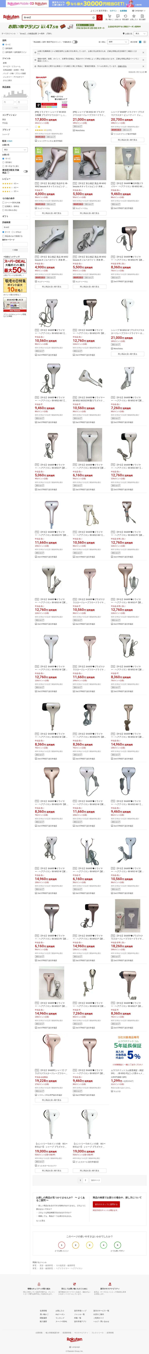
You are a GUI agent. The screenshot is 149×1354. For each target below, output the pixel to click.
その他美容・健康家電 (65, 1265)
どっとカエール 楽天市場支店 (87, 1162)
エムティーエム (44, 208)
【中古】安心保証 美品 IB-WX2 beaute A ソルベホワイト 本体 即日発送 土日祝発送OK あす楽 (51, 260)
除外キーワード (8, 240)
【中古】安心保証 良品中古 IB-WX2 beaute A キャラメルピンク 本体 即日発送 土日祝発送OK (51, 186)
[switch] (26, 171)
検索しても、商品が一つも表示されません (55, 1216)
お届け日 (5, 155)
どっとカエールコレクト (47, 1166)
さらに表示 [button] (7, 80)
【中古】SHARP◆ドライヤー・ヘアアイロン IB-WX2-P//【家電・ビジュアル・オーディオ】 (126, 260)
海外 (10, 141)
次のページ (95, 1180)
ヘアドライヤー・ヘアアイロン (69, 1268)
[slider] (2, 97)
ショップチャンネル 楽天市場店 (50, 141)
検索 (16, 108)
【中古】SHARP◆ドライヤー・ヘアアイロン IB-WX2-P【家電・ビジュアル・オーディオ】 (50, 468)
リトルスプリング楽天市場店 (125, 134)
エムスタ (117, 1091)
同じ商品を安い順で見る (127, 140)
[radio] (3, 44)
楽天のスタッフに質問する (106, 1204)
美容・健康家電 (46, 1265)
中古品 (5, 123)
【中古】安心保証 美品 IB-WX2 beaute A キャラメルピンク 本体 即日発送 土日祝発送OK (89, 186)
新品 (4, 119)
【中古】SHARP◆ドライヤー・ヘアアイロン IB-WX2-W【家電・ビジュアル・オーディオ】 (126, 400)
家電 (34, 1265)
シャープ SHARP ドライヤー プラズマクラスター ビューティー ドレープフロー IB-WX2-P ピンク (127, 115)
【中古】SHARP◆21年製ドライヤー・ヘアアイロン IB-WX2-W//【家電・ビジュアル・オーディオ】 (127, 186)
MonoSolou (80, 130)
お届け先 (5, 145)
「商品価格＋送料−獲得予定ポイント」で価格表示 (51, 42)
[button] (139, 11)
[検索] (100, 17)
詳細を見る (122, 66)
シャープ (5, 134)
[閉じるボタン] (143, 52)
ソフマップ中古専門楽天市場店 (50, 1095)
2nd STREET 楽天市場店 (123, 208)
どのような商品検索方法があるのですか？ (55, 1213)
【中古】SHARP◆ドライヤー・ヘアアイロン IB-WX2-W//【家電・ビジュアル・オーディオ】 (51, 333)
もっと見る (40, 1221)
